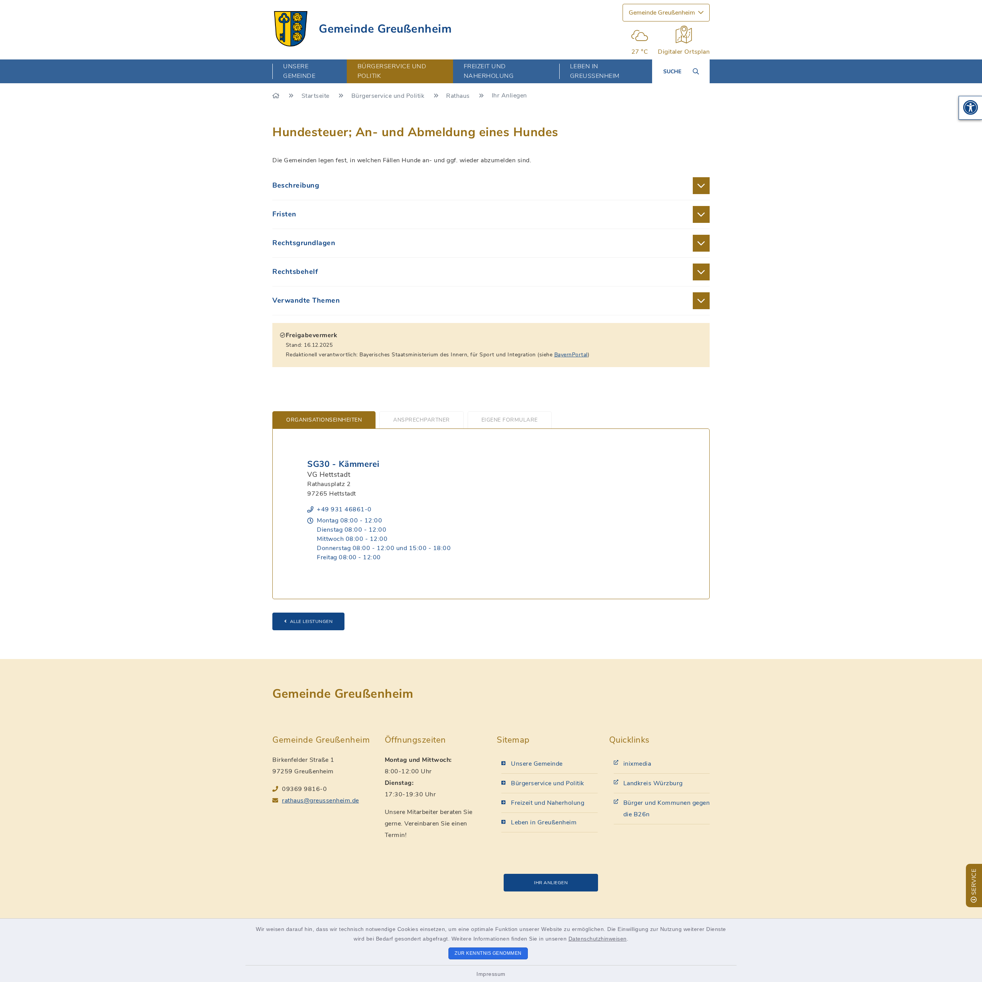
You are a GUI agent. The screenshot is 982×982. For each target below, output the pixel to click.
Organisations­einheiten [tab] (324, 419)
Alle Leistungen (311, 621)
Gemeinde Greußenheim (385, 29)
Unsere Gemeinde (537, 764)
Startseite (316, 96)
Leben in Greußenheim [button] (595, 71)
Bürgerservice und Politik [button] (392, 71)
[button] (970, 107)
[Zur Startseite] (276, 96)
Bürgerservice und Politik (388, 96)
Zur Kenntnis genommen (488, 953)
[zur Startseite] (290, 29)
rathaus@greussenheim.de (320, 800)
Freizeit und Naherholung (547, 803)
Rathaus (458, 96)
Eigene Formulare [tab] (509, 419)
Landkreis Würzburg (653, 783)
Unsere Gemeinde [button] (299, 71)
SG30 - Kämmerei (343, 464)
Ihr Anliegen (551, 883)
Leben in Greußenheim (544, 822)
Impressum (491, 974)
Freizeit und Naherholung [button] (489, 71)
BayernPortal (571, 354)
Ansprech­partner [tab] (421, 419)
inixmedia (637, 764)
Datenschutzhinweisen (597, 939)
